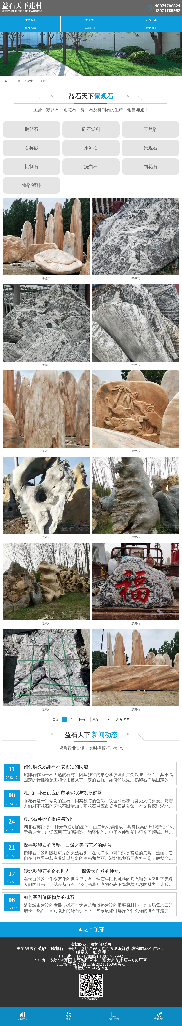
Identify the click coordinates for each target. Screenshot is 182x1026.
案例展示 (30, 28)
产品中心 (151, 20)
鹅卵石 (31, 129)
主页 (17, 80)
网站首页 (30, 20)
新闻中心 (91, 28)
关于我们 (91, 20)
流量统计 (81, 968)
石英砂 (31, 148)
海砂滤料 (31, 185)
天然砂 (150, 129)
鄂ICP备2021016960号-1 (103, 964)
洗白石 (91, 166)
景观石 (44, 80)
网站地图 (100, 968)
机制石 (31, 166)
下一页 (82, 719)
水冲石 (91, 148)
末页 (95, 719)
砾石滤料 (91, 129)
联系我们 (151, 28)
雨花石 (150, 166)
